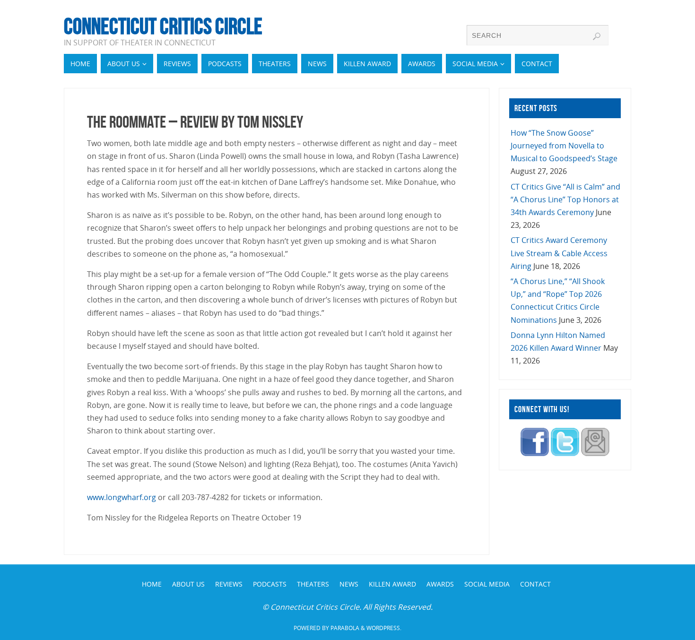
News (348, 583)
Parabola (344, 628)
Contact (535, 583)
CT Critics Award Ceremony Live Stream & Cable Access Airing (559, 253)
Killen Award (392, 583)
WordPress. (383, 628)
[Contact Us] (595, 453)
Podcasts (270, 583)
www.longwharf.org (121, 497)
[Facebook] (535, 453)
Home (152, 583)
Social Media (487, 583)
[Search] (596, 36)
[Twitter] (565, 453)
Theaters (313, 583)
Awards (440, 583)
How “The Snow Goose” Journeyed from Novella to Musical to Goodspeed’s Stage (564, 146)
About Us (188, 583)
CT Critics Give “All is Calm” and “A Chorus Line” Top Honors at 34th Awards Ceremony (565, 199)
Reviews (229, 583)
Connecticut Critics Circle (163, 26)
